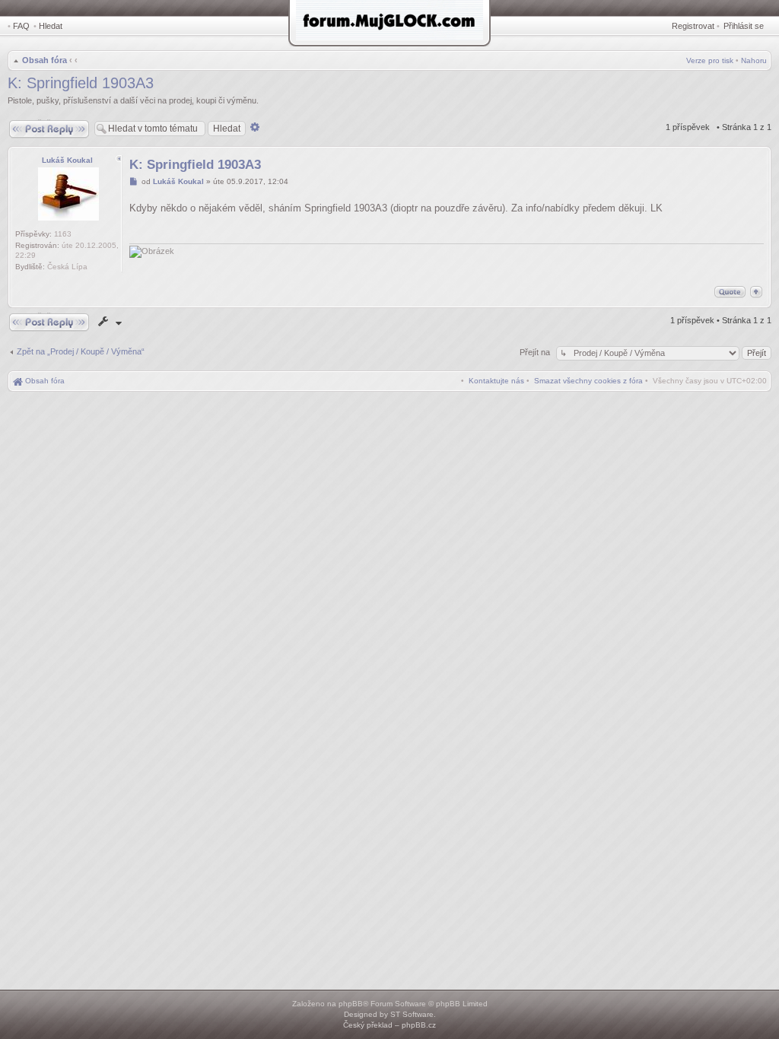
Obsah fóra (44, 60)
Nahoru (754, 60)
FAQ (21, 25)
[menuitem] (588, 381)
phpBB (351, 1003)
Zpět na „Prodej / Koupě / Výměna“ (81, 351)
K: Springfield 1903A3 (81, 83)
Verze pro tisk (709, 60)
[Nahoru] (756, 291)
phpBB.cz (419, 1025)
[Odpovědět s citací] (730, 291)
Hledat (50, 25)
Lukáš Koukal (67, 160)
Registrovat (693, 25)
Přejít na (536, 352)
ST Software (412, 1014)
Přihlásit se (743, 25)
